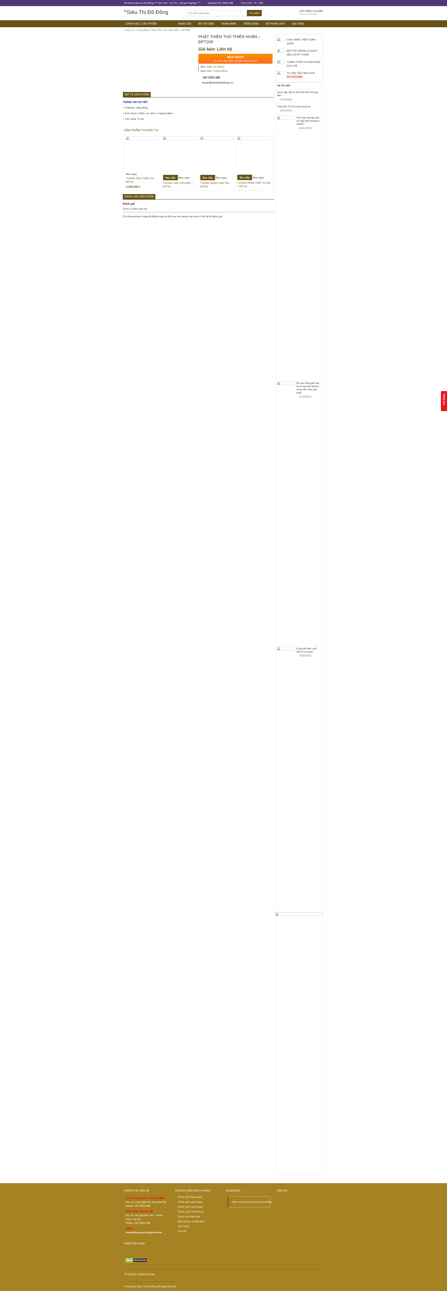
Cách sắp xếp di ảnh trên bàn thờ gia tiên (297, 94)
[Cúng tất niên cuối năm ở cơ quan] (286, 778)
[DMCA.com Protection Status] (136, 1260)
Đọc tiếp (170, 177)
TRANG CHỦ (184, 23)
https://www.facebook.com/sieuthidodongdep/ (257, 1201)
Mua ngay (131, 174)
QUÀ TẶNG (298, 23)
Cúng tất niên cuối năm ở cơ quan (306, 650)
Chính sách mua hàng (190, 1206)
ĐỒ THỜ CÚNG (206, 23)
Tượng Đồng (142, 30)
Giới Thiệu (183, 1226)
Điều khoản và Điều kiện (191, 1221)
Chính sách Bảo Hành (190, 1197)
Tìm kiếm (254, 13)
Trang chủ (129, 30)
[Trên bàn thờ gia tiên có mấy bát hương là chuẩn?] (286, 247)
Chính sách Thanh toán (191, 1211)
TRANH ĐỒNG (228, 23)
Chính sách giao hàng (190, 1201)
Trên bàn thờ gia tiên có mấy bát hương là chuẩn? (307, 120)
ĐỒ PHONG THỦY (275, 23)
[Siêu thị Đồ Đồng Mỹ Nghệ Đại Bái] (146, 11)
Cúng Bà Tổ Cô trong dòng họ (294, 106)
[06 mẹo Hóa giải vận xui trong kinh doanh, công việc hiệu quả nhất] (286, 512)
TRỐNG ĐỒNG (251, 23)
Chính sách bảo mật (189, 1216)
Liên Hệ (182, 1231)
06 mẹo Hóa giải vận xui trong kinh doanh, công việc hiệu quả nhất (308, 388)
